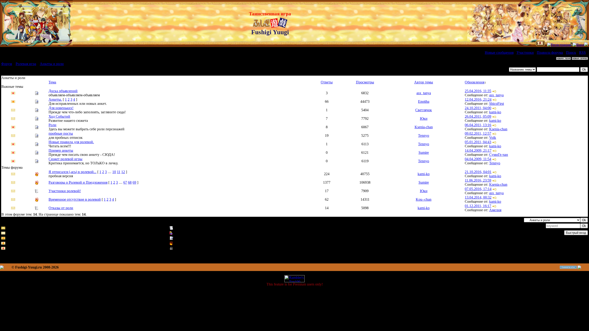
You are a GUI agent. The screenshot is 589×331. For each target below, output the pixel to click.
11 (118, 172)
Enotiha (423, 101)
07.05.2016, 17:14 (478, 189)
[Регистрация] (559, 45)
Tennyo (423, 135)
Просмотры (365, 82)
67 (125, 182)
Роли (52, 125)
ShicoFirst (496, 104)
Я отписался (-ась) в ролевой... (72, 172)
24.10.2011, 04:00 (478, 108)
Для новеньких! (61, 108)
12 (123, 172)
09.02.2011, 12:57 (478, 133)
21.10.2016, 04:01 (478, 172)
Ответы (327, 82)
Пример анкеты (61, 150)
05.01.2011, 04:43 (478, 142)
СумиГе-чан (498, 155)
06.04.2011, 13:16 (478, 125)
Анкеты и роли (52, 64)
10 (114, 172)
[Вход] (578, 45)
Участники (525, 52)
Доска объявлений (63, 91)
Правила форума (550, 52)
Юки (423, 118)
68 (130, 182)
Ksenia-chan (424, 127)
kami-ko (495, 112)
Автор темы (423, 82)
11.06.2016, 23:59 (478, 180)
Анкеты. (55, 99)
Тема (52, 82)
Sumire (424, 152)
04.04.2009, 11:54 (478, 159)
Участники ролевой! (65, 191)
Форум (6, 64)
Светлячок (423, 110)
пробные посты (61, 133)
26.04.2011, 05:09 (478, 116)
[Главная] (540, 45)
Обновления (474, 82)
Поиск (571, 52)
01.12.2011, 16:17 (478, 206)
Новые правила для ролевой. (71, 142)
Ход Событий (59, 116)
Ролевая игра (26, 64)
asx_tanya (423, 93)
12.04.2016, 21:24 (478, 99)
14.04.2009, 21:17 (478, 150)
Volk (492, 138)
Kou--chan (423, 199)
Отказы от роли (61, 208)
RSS (582, 52)
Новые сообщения (499, 52)
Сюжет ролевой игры (65, 159)
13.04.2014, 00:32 (478, 197)
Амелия (495, 210)
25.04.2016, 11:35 (478, 91)
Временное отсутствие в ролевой (75, 199)
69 (134, 182)
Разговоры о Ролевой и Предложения (78, 182)
